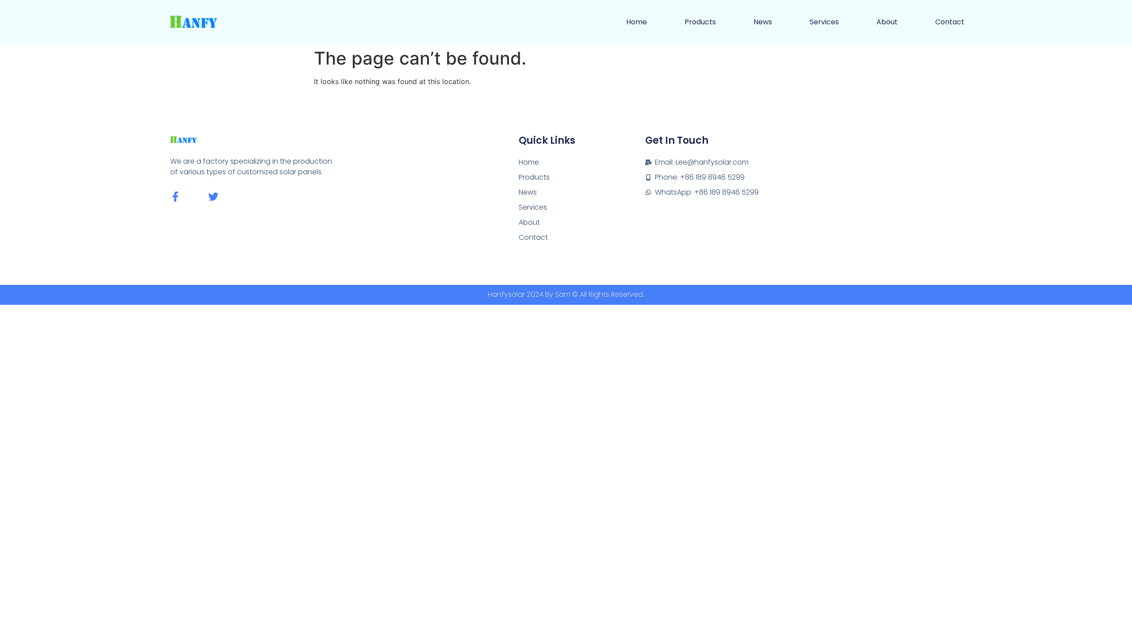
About (887, 22)
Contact (949, 22)
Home (636, 22)
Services (824, 22)
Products (700, 22)
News (762, 22)
